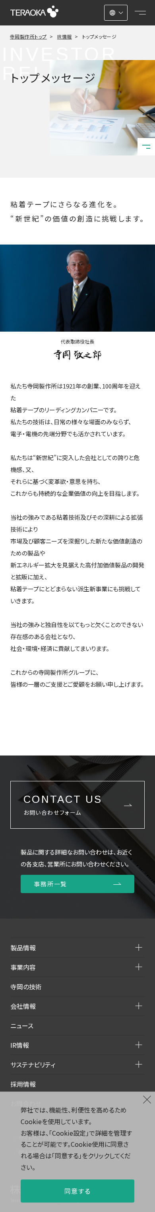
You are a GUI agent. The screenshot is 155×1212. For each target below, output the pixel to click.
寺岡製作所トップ (28, 36)
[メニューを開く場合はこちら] (140, 13)
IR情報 (64, 36)
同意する (77, 1191)
